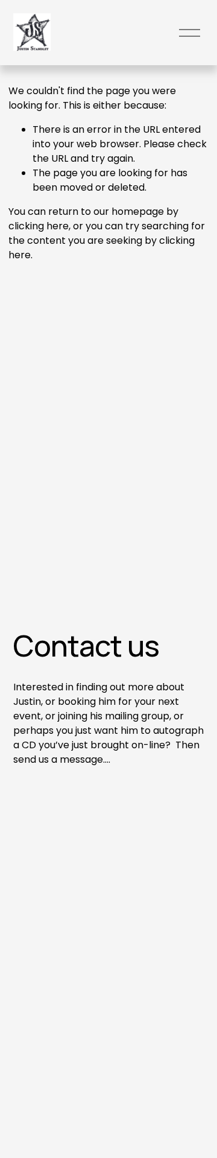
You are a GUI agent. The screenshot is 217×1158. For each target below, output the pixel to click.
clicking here (38, 226)
